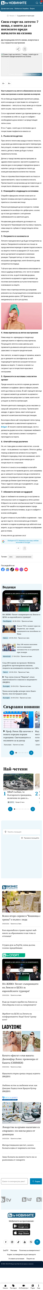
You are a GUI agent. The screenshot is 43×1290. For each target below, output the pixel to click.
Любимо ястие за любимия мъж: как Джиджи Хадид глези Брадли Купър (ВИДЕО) (19, 1088)
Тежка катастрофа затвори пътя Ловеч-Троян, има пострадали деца (19, 692)
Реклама (13, 1250)
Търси (37, 1181)
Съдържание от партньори (25, 16)
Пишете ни (30, 1258)
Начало (11, 16)
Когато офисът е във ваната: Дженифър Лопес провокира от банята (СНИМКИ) (20, 1059)
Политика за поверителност (29, 1250)
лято (10, 557)
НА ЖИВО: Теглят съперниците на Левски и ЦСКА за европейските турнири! (21, 615)
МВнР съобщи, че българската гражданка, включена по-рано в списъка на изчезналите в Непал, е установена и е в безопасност (20, 795)
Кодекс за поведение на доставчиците (21, 1254)
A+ (9, 83)
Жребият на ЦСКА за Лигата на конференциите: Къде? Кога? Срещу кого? (19, 1016)
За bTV (5, 1250)
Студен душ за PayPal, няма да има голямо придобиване (18, 946)
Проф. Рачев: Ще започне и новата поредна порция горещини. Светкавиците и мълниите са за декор (18, 736)
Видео (32, 8)
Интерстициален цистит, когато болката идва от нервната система (18, 1146)
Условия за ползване (16, 1258)
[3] (41, 3)
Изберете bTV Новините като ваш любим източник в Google (23, 541)
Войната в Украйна (22, 8)
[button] (12, 753)
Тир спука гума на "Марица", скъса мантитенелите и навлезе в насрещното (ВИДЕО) (19, 679)
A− (3, 83)
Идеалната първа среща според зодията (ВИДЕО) (21, 1075)
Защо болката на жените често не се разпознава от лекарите (19, 1158)
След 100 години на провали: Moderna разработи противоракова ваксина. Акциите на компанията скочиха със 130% (20, 665)
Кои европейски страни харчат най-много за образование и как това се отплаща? (19, 933)
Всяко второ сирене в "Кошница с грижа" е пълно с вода (21, 917)
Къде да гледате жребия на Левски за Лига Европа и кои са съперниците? (19, 1003)
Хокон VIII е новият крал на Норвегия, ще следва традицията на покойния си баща (28, 630)
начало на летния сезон (23, 557)
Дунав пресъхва (7, 8)
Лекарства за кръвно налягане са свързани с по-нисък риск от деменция (21, 1130)
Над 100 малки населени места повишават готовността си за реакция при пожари (28, 648)
